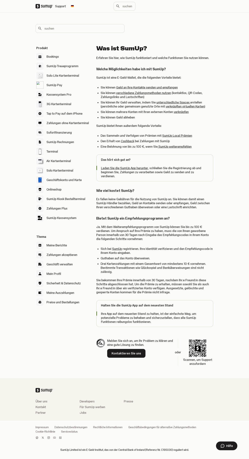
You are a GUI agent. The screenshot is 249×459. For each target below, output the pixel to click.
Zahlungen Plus (56, 208)
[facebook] (37, 438)
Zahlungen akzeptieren (61, 255)
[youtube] (54, 438)
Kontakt (41, 407)
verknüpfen (181, 112)
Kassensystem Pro (58, 94)
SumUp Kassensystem (61, 218)
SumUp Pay (54, 85)
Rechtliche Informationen (107, 427)
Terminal (52, 151)
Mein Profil (53, 274)
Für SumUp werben (92, 407)
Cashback (127, 141)
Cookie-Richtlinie (45, 431)
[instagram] (48, 438)
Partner (41, 412)
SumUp (117, 249)
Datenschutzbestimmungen (71, 427)
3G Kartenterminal (58, 104)
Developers (87, 401)
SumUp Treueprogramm (62, 66)
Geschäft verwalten (59, 264)
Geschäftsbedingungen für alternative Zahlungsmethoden (162, 427)
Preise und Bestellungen (62, 302)
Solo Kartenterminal (59, 170)
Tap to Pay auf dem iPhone (64, 113)
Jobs (83, 412)
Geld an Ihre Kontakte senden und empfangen (147, 87)
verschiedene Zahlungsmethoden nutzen (143, 93)
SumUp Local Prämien (177, 135)
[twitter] (42, 438)
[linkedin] (60, 438)
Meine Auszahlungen (60, 293)
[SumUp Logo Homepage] (45, 6)
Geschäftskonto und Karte (64, 180)
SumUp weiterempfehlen (175, 146)
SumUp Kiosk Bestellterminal (65, 199)
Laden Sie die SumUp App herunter (124, 168)
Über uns (41, 401)
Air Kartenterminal (58, 161)
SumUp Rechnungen (60, 142)
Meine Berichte (56, 245)
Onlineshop (53, 189)
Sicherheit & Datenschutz (63, 283)
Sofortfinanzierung (59, 132)
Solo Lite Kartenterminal (62, 75)
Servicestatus (69, 431)
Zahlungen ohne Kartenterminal (67, 123)
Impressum (42, 427)
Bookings (52, 56)
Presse (128, 401)
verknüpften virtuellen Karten (185, 106)
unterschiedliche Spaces (173, 102)
